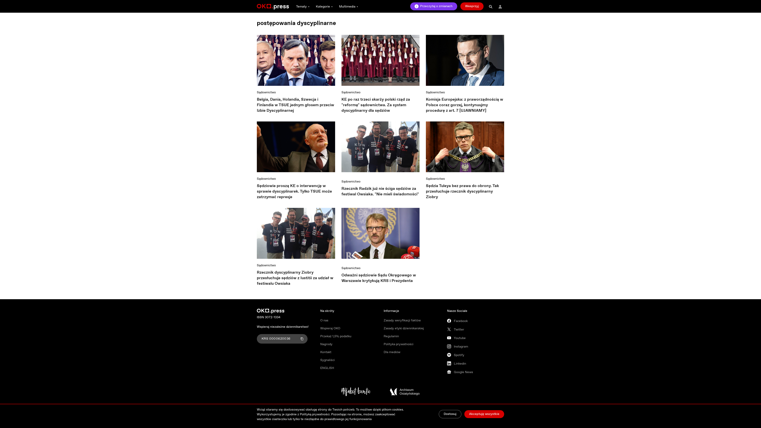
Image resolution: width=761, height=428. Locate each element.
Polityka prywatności (398, 344)
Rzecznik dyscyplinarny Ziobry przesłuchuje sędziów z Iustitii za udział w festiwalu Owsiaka (295, 278)
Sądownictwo (266, 92)
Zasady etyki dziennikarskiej (404, 328)
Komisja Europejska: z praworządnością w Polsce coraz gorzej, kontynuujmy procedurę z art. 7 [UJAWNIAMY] (464, 105)
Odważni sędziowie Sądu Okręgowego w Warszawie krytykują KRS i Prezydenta (378, 278)
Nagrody (326, 344)
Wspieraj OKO (330, 328)
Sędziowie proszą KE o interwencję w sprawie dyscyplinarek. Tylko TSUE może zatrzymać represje (294, 191)
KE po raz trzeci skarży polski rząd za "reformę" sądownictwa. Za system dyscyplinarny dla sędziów (375, 105)
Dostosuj (450, 414)
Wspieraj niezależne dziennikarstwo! (283, 327)
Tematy (301, 7)
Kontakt (325, 352)
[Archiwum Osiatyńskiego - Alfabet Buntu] (356, 391)
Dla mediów (392, 352)
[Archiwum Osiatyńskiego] (405, 391)
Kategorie (323, 7)
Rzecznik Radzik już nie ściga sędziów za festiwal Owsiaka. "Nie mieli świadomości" (380, 191)
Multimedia (347, 7)
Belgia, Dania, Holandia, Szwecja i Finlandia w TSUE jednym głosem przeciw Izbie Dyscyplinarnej (295, 105)
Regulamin (391, 336)
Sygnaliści (327, 360)
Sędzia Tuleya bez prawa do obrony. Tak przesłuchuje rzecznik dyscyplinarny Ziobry (462, 191)
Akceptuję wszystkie (484, 414)
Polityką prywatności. (315, 414)
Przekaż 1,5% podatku (335, 336)
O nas (324, 320)
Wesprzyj (472, 6)
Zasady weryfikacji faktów (402, 320)
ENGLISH (327, 368)
